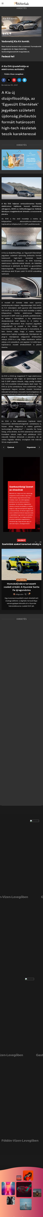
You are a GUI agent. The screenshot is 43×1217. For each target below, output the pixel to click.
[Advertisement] (21, 713)
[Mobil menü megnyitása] (3, 3)
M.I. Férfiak (21, 580)
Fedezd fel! (8, 56)
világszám (19, 594)
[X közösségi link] (9, 80)
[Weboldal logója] (21, 3)
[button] (36, 542)
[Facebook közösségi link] (4, 80)
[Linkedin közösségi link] (19, 80)
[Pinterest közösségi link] (14, 80)
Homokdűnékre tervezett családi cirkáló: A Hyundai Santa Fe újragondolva (21, 587)
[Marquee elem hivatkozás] (32, 896)
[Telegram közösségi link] (24, 80)
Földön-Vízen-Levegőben (13, 74)
